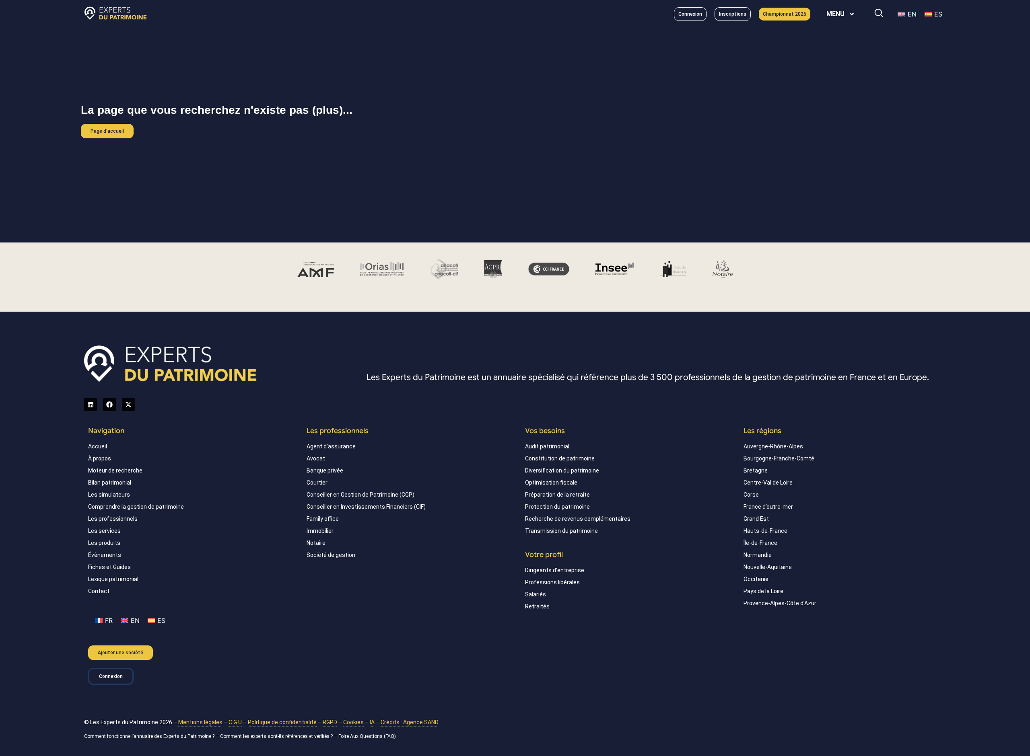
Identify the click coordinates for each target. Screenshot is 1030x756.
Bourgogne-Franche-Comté (779, 458)
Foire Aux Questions (360, 736)
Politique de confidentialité (282, 722)
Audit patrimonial (547, 446)
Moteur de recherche (115, 470)
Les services (104, 531)
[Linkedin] (90, 404)
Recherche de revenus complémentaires (577, 519)
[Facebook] (109, 404)
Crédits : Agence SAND (410, 722)
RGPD (330, 722)
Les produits (104, 543)
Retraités (537, 606)
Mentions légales (200, 722)
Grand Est (756, 519)
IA (372, 722)
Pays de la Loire (763, 591)
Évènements (104, 555)
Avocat (316, 458)
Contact (98, 591)
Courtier (317, 482)
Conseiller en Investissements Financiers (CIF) (366, 506)
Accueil (97, 446)
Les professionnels (113, 519)
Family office (323, 519)
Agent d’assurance (331, 446)
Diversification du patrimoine (562, 470)
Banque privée (325, 470)
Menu (835, 14)
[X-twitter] (128, 404)
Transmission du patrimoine (561, 531)
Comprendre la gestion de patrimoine (136, 506)
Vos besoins (545, 430)
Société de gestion (331, 555)
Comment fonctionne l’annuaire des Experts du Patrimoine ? (149, 736)
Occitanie (756, 579)
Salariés (535, 594)
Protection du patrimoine (557, 506)
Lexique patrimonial (113, 579)
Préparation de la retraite (557, 494)
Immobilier (320, 531)
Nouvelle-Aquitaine (768, 567)
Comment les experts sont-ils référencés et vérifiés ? (276, 736)
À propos (99, 458)
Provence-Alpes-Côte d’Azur (780, 603)
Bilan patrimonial (109, 482)
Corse (751, 494)
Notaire (316, 543)
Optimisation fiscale (551, 482)
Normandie (758, 555)
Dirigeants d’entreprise (554, 570)
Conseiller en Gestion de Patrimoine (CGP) (360, 494)
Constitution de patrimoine (560, 458)
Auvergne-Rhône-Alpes (773, 446)
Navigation (106, 430)
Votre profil (544, 554)
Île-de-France (760, 543)
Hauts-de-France (765, 531)
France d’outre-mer (768, 506)
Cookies (353, 722)
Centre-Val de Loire (768, 482)
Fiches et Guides (109, 567)
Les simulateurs (109, 494)
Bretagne (756, 470)
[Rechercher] (878, 13)
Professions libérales (552, 582)
